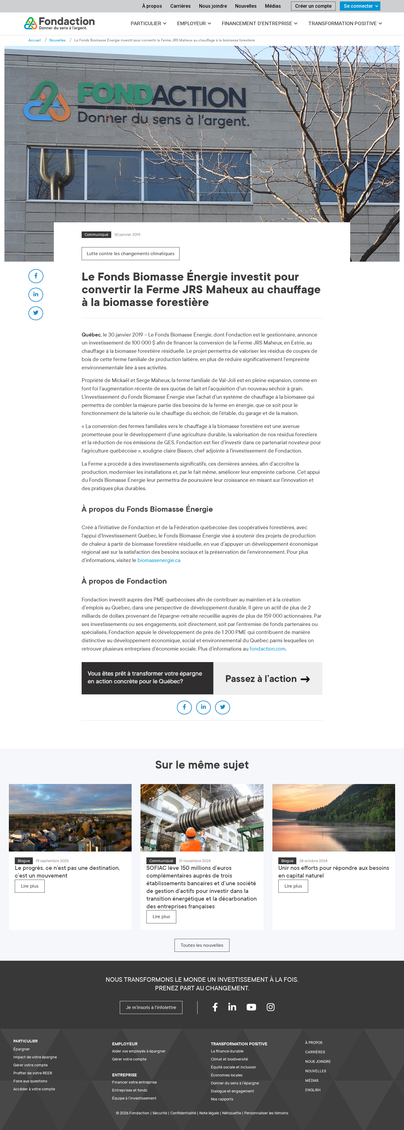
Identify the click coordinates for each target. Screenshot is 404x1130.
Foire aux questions (30, 1081)
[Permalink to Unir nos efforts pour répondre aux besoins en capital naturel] (333, 817)
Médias (273, 6)
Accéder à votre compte (34, 1089)
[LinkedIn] (237, 1009)
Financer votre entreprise (134, 1082)
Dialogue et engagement (232, 1091)
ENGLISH (313, 1090)
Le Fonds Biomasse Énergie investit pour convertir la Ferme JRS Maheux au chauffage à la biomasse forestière (164, 40)
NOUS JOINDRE (318, 1061)
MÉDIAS (312, 1080)
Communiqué (96, 234)
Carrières (180, 6)
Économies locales (227, 1075)
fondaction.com (267, 649)
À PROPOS (313, 1042)
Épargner (21, 1049)
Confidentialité (183, 1113)
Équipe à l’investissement (134, 1098)
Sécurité (160, 1113)
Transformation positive (342, 23)
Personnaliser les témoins (266, 1113)
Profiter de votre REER (32, 1073)
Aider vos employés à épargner (139, 1051)
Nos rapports (222, 1099)
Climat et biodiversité (229, 1059)
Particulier (146, 23)
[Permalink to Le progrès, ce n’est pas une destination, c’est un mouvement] (70, 817)
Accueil (34, 40)
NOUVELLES (315, 1071)
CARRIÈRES (315, 1052)
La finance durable (227, 1051)
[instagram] (276, 1009)
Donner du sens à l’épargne (235, 1083)
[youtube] (256, 1009)
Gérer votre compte (30, 1065)
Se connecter (358, 6)
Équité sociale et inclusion (233, 1067)
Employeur (191, 23)
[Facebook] (220, 1009)
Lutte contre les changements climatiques (130, 253)
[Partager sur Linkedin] (35, 295)
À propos (152, 6)
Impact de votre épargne (35, 1057)
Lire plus (29, 886)
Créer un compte (313, 6)
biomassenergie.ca (159, 560)
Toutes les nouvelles (202, 945)
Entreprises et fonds (129, 1090)
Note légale (209, 1113)
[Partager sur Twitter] (35, 313)
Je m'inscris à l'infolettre (151, 1007)
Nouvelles (246, 6)
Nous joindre (213, 6)
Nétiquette (231, 1113)
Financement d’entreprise (257, 23)
